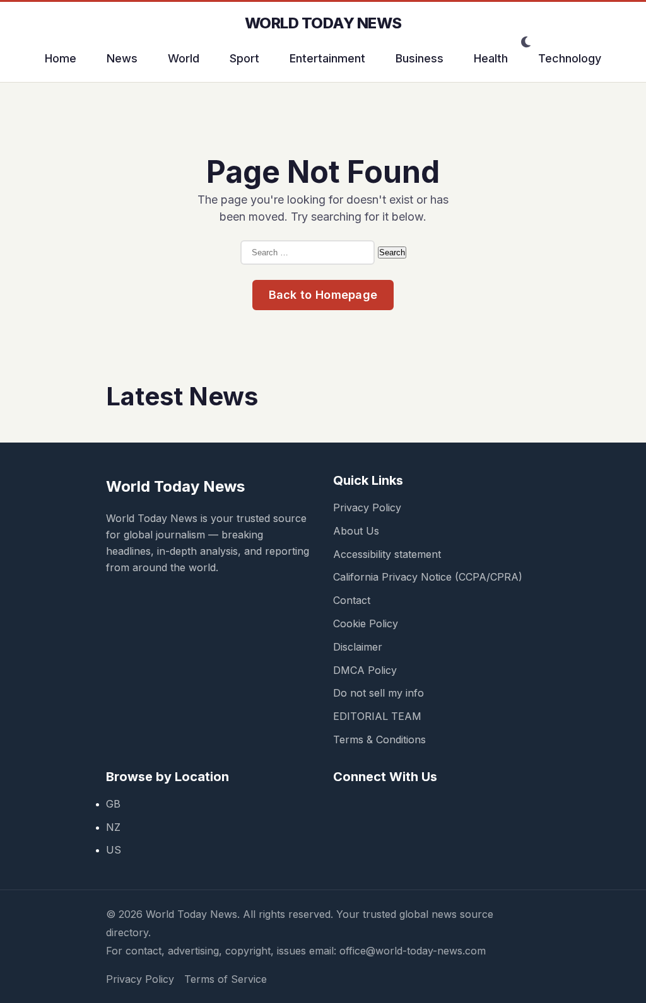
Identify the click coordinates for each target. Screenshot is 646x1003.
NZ (113, 827)
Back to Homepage (323, 294)
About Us (356, 531)
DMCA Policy (365, 670)
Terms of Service (225, 979)
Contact (351, 600)
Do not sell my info (378, 693)
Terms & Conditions (379, 739)
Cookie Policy (365, 623)
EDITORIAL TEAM (377, 716)
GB (113, 803)
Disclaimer (357, 647)
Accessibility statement (387, 554)
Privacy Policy (367, 507)
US (113, 850)
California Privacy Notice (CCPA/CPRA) (427, 577)
